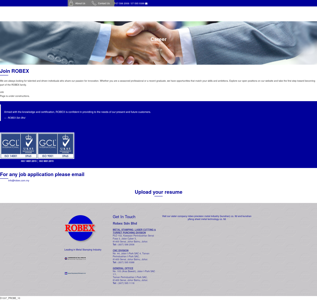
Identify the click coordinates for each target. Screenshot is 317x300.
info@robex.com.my (18, 180)
